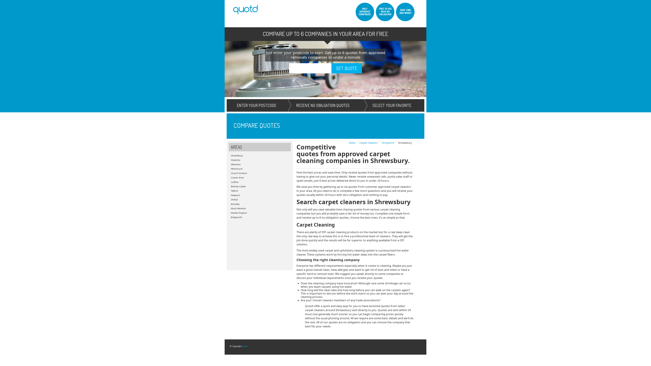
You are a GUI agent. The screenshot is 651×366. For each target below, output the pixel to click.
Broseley (235, 204)
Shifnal (234, 199)
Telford (234, 190)
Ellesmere (236, 164)
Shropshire (388, 142)
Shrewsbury (237, 155)
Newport (235, 195)
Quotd (244, 346)
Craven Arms (237, 177)
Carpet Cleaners (368, 142)
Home (352, 142)
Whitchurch (237, 168)
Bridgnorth (236, 217)
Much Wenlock (238, 208)
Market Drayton (239, 212)
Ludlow (234, 182)
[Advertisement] (260, 243)
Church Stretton (239, 173)
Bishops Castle (238, 186)
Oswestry (235, 159)
